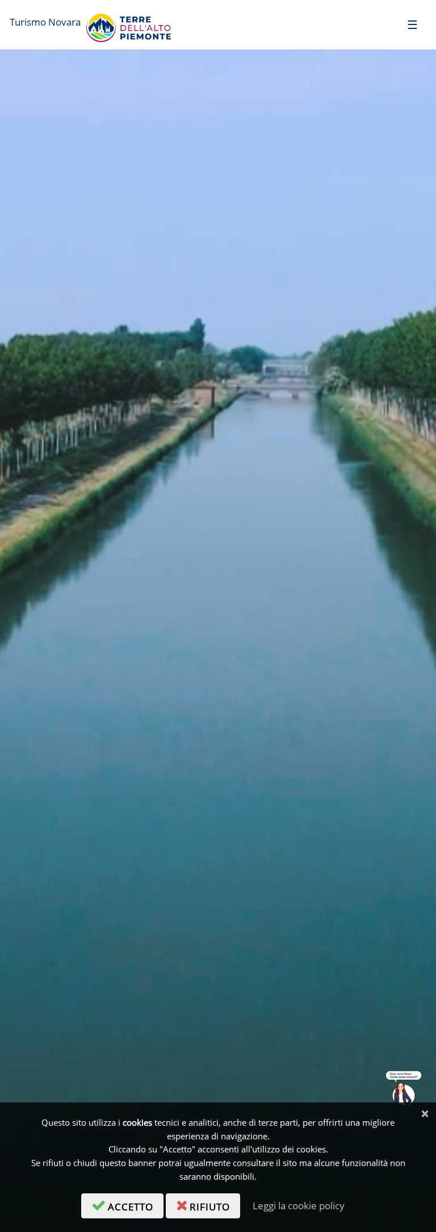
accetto (136, 1204)
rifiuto (215, 1204)
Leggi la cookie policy (299, 1205)
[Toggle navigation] (412, 24)
